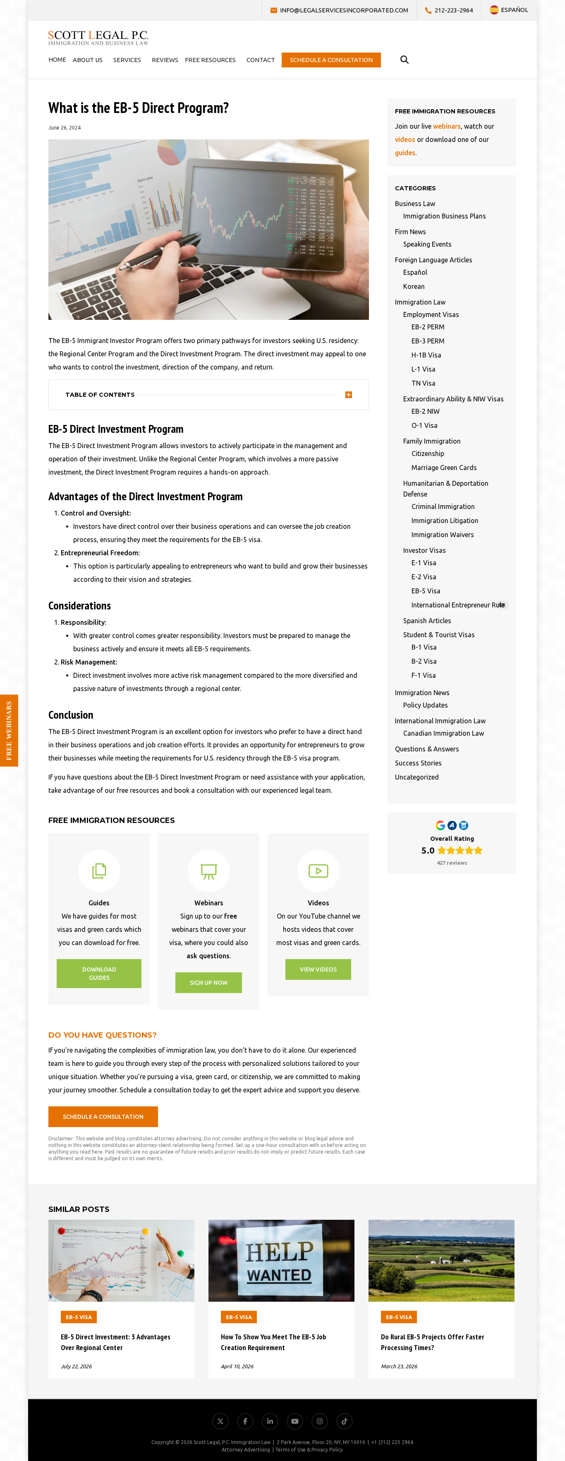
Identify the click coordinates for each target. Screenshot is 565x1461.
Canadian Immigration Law (443, 733)
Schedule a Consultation (520, 1410)
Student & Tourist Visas (439, 634)
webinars (447, 126)
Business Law (415, 203)
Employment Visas (431, 314)
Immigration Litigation (445, 520)
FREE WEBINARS (8, 730)
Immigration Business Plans (444, 216)
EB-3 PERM (428, 341)
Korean (414, 286)
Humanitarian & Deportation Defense (445, 489)
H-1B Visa (426, 355)
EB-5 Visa (426, 591)
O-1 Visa (425, 425)
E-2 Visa (424, 577)
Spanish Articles (427, 620)
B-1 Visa (424, 647)
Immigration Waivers (443, 534)
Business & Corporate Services (511, 1350)
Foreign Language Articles (433, 260)
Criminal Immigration (443, 506)
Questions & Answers (427, 749)
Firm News (410, 231)
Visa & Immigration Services (514, 1330)
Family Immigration (432, 441)
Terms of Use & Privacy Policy (309, 1449)
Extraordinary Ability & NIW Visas (453, 399)
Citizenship (428, 453)
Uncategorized (417, 777)
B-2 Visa (424, 661)
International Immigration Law (440, 721)
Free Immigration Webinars (515, 1370)
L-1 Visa (424, 369)
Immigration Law (420, 302)
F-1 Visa (424, 675)
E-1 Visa (424, 562)
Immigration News (422, 692)
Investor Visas (424, 550)
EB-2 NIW (426, 411)
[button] (99, 973)
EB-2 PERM (428, 327)
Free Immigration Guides (519, 1390)
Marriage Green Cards (444, 467)
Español (415, 272)
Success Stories (418, 763)
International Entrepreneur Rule (458, 605)
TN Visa (424, 383)
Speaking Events (427, 244)
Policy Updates (425, 705)
